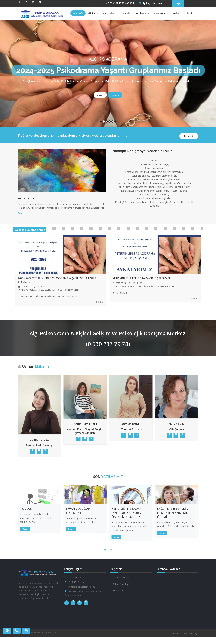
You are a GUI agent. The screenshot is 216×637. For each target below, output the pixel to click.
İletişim (190, 13)
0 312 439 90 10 (75, 582)
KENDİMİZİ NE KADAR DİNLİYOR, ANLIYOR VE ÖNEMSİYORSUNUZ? (127, 513)
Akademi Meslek (121, 577)
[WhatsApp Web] (20, 3)
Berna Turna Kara (45, 424)
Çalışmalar (108, 13)
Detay (100, 94)
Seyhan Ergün (90, 423)
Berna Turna (119, 590)
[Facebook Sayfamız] (26, 3)
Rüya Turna (181, 423)
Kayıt (178, 3)
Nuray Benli (136, 423)
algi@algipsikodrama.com (154, 3)
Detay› (21, 213)
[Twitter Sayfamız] (33, 3)
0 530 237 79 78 (76, 577)
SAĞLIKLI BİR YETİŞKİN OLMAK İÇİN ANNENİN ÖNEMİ (172, 513)
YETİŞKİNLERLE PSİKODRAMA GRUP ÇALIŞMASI (141, 278)
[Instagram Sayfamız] (39, 3)
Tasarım (174, 633)
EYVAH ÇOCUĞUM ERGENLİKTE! (78, 511)
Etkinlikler (126, 13)
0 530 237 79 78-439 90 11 (121, 3)
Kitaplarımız (160, 13)
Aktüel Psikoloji (120, 584)
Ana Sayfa (78, 13)
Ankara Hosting (190, 633)
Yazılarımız (141, 13)
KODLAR (26, 509)
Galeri (176, 13)
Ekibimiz (92, 13)
